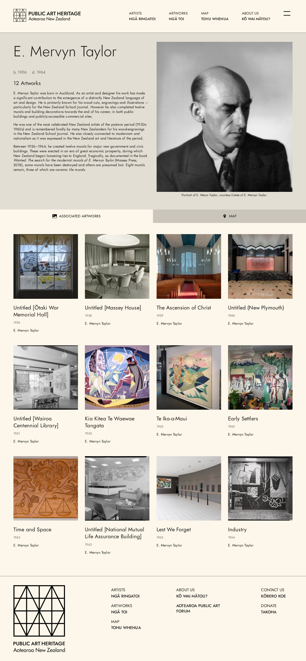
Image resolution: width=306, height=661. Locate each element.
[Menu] (287, 13)
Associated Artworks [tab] (80, 216)
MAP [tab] (233, 216)
